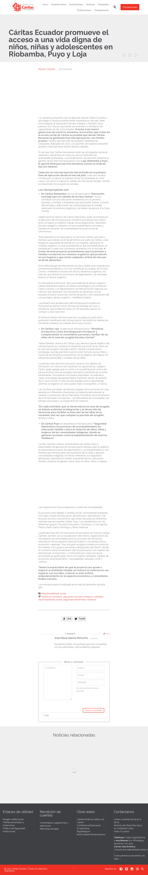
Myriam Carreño (46, 69)
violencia (91, 599)
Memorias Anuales (49, 829)
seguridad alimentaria (74, 599)
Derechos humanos (51, 596)
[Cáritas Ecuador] (23, 7)
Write (108, 634)
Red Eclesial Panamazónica (91, 834)
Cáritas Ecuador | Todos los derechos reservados (25, 870)
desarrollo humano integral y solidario (83, 596)
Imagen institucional (13, 819)
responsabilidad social (50, 599)
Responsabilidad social (53, 593)
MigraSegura (83, 831)
